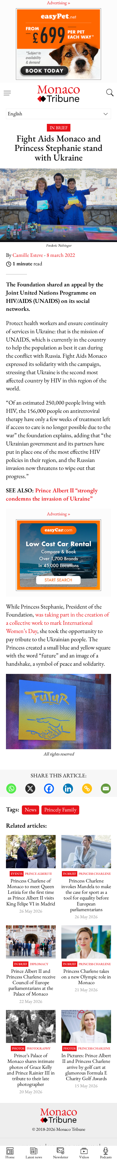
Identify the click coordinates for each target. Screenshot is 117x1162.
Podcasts (106, 1157)
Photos (18, 1048)
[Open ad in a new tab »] (58, 44)
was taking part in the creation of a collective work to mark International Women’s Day (57, 623)
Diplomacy (39, 964)
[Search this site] (110, 93)
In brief (59, 128)
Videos (84, 1157)
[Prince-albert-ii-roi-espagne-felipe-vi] (31, 851)
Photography (39, 1048)
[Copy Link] (87, 789)
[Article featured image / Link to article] (31, 1026)
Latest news (34, 1157)
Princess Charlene (95, 874)
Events (16, 874)
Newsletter (60, 1157)
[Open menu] (7, 90)
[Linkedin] (68, 789)
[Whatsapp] (11, 789)
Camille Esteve (27, 255)
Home (9, 1157)
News (30, 809)
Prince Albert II (38, 874)
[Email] (106, 789)
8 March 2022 (61, 255)
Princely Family (60, 809)
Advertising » (58, 514)
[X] (30, 789)
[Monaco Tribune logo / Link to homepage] (58, 93)
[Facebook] (49, 789)
